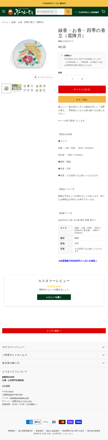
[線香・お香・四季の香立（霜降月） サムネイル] (6, 88)
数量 (60, 73)
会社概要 (6, 386)
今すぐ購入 (82, 99)
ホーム (5, 22)
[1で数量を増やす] (82, 79)
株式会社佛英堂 (93, 431)
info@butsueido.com (19, 398)
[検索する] (68, 11)
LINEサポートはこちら (22, 401)
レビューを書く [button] (54, 297)
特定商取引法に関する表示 (73, 431)
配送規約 (39, 431)
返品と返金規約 (52, 431)
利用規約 (11, 431)
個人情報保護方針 (25, 431)
